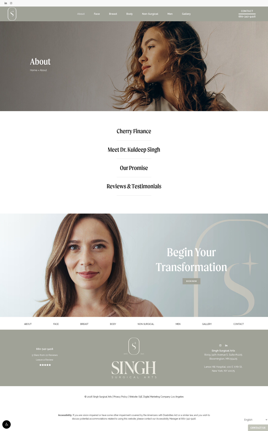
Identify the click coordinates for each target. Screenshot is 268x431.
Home (33, 70)
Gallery (207, 324)
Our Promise (134, 167)
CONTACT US (258, 427)
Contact (238, 324)
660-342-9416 (247, 16)
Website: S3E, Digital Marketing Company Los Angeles (156, 396)
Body (113, 324)
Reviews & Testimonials (134, 186)
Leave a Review (44, 359)
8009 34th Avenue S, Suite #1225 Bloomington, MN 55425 (223, 354)
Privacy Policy (120, 396)
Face (56, 324)
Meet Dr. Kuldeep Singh (134, 149)
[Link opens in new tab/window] (220, 345)
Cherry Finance (134, 131)
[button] (6, 424)
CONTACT (247, 11)
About (28, 324)
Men (178, 324)
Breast (84, 324)
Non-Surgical (146, 324)
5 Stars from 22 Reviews (45, 355)
